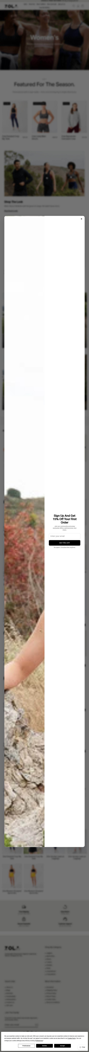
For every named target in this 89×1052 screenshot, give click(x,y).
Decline (44, 1046)
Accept (62, 1046)
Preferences (26, 1046)
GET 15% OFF (64, 543)
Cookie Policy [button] (72, 1038)
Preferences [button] (39, 1040)
